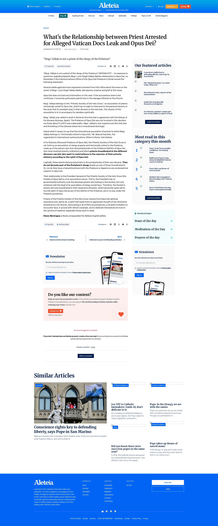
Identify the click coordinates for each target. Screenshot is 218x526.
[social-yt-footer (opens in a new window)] (103, 511)
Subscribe (170, 6)
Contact (127, 518)
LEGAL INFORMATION (105, 518)
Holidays (134, 16)
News (101, 16)
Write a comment (85, 356)
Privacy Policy (136, 518)
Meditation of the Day (150, 229)
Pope (115, 427)
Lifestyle (111, 16)
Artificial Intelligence (121, 385)
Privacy (145, 518)
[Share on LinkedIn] (115, 66)
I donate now (54, 311)
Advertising (108, 501)
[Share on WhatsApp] (127, 66)
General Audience (158, 385)
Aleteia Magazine (161, 16)
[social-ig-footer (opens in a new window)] (115, 511)
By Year (129, 485)
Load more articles (153, 122)
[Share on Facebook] (111, 66)
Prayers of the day (147, 237)
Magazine (107, 492)
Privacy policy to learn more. (82, 272)
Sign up (50, 278)
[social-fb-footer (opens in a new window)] (107, 511)
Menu (52, 16)
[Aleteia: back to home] (109, 5)
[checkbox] (46, 272)
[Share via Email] (123, 66)
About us (93, 518)
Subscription (108, 495)
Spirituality (122, 16)
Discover (91, 16)
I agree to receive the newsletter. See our (69, 272)
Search (58, 6)
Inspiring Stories (78, 16)
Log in (162, 6)
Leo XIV (39, 385)
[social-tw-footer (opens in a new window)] (111, 511)
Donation (107, 498)
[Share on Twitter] (119, 66)
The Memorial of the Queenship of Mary (117, 10)
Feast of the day (145, 221)
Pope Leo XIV (146, 16)
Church (46, 28)
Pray (61, 16)
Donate (183, 6)
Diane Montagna (70, 49)
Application (108, 488)
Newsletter (108, 485)
